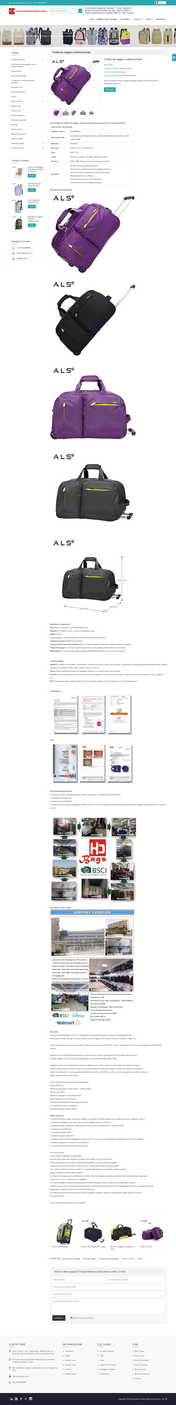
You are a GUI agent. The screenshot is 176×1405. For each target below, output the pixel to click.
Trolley (44, 36)
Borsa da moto (17, 87)
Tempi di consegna (111, 72)
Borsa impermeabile (19, 76)
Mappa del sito (70, 1374)
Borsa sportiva (16, 101)
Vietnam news (70, 1360)
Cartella (14, 125)
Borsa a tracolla (17, 139)
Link (135, 1344)
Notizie (67, 1356)
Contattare (17, 1344)
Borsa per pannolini (18, 120)
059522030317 (22, 259)
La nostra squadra (107, 1351)
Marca (106, 65)
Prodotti (137, 19)
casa (11, 36)
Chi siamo (104, 1344)
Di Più (32, 176)
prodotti (68, 1369)
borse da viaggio (89, 1259)
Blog (148, 19)
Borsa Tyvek (16, 106)
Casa (91, 19)
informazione (72, 1344)
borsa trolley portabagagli (109, 1259)
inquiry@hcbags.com (20, 3)
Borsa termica (16, 71)
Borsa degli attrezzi (18, 134)
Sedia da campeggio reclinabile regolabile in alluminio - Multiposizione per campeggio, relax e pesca (35, 169)
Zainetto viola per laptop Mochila (34, 185)
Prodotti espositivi (18, 60)
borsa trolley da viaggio (71, 1259)
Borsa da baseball (141, 1360)
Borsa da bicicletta (18, 92)
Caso (102, 1360)
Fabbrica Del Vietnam (107, 19)
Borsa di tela (16, 111)
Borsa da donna (17, 148)
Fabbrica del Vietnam (108, 1365)
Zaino (13, 97)
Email (110, 89)
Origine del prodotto (112, 68)
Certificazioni (105, 1374)
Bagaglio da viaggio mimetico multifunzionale (35, 219)
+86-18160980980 (40, 3)
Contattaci (161, 19)
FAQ (101, 1356)
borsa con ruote (128, 1259)
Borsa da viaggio (32, 36)
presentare (59, 1318)
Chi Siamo (124, 19)
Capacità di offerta (111, 75)
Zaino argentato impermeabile (34, 201)
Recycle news (70, 1365)
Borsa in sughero (17, 115)
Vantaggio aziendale (107, 1369)
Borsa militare (16, 129)
